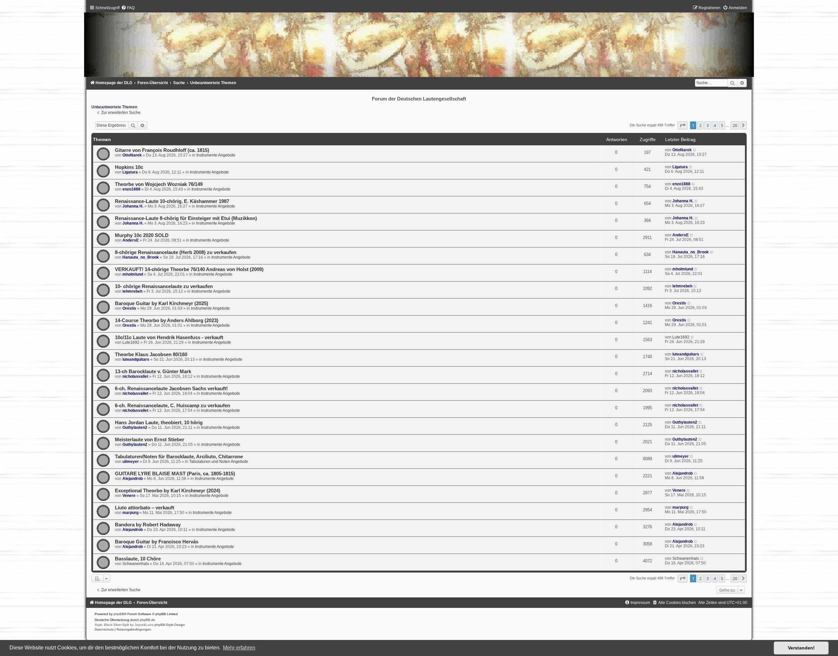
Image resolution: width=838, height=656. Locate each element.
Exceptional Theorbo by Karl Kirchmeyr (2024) (167, 490)
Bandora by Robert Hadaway (148, 524)
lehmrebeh (132, 291)
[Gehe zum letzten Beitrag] (695, 150)
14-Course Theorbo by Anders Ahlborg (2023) (166, 320)
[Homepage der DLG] (419, 42)
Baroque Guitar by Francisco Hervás (156, 541)
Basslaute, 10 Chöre (138, 558)
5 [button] (722, 125)
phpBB (119, 614)
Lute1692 (130, 342)
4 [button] (715, 125)
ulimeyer (130, 461)
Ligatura (130, 172)
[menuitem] (128, 8)
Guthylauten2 (134, 427)
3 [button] (707, 125)
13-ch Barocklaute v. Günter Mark (153, 371)
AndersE (130, 240)
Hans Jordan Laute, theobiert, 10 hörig (159, 422)
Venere (129, 495)
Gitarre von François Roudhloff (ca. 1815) (162, 150)
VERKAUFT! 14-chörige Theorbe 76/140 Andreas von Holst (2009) (189, 269)
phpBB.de (147, 620)
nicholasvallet (135, 376)
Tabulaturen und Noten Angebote (218, 461)
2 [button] (700, 125)
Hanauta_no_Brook (140, 257)
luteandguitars (135, 359)
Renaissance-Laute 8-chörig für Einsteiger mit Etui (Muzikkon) (186, 218)
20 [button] (735, 125)
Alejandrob (132, 478)
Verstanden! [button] (801, 647)
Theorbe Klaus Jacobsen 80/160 (151, 354)
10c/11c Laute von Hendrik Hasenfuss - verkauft (169, 337)
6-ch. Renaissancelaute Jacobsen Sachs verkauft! (171, 388)
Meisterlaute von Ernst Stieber (149, 439)
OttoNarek (132, 155)
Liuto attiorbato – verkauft (144, 507)
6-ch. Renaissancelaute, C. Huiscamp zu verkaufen (172, 405)
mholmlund (132, 274)
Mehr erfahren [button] (239, 647)
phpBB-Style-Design (170, 625)
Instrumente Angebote (215, 155)
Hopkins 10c (129, 167)
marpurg (130, 512)
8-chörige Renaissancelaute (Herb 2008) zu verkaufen (175, 252)
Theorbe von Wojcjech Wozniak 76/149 (159, 184)
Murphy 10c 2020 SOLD (142, 235)
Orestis (129, 308)
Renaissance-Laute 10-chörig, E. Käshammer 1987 (172, 201)
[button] (682, 125)
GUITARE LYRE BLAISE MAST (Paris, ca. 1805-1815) (175, 473)
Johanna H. (132, 206)
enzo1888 (131, 189)
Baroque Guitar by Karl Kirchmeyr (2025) (161, 303)
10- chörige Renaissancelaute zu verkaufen (164, 286)
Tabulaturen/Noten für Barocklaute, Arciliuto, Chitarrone (179, 456)
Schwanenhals (135, 563)
